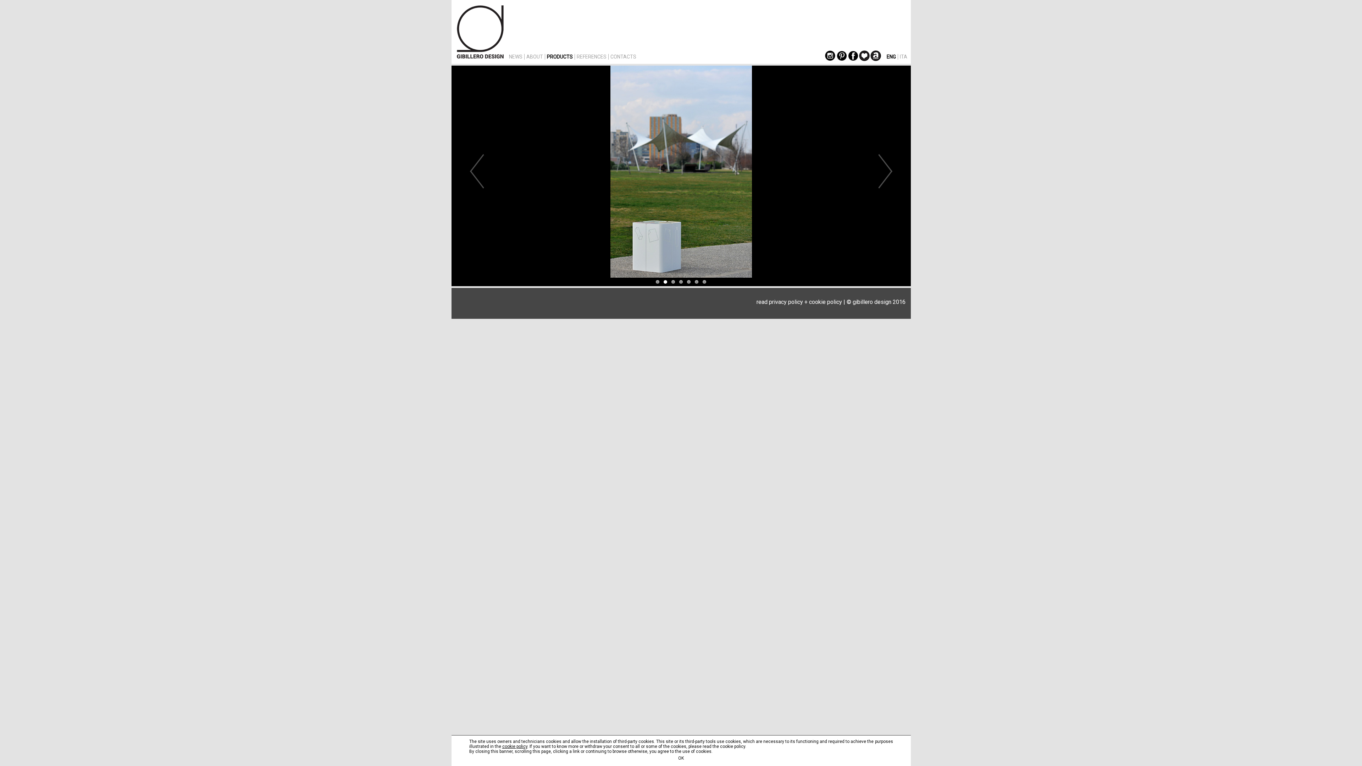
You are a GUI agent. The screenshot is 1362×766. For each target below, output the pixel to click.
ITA (903, 57)
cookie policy (825, 302)
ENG (891, 57)
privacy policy (786, 302)
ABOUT (534, 57)
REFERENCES (592, 57)
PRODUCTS (560, 57)
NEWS (515, 57)
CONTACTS (623, 57)
